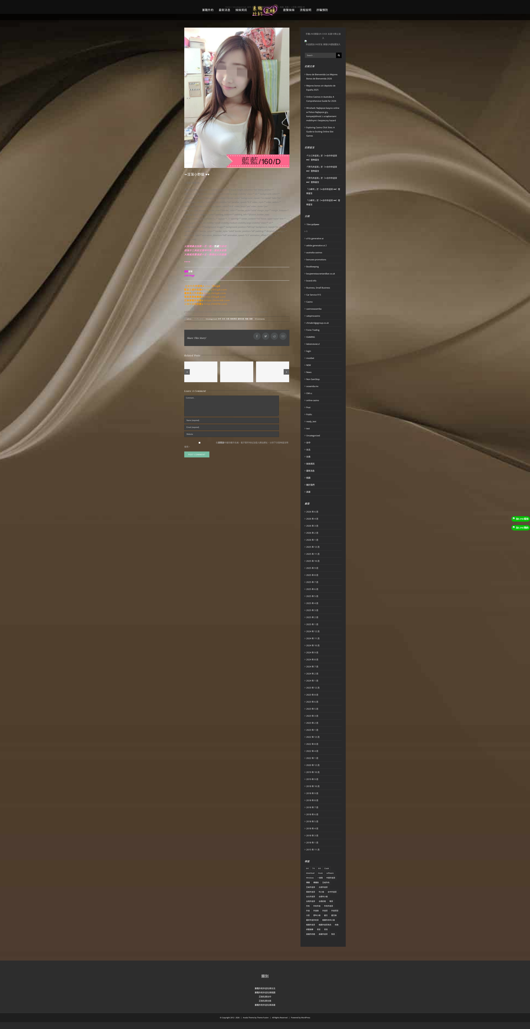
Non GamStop (313, 379)
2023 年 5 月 (312, 708)
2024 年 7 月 (312, 666)
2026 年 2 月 (312, 532)
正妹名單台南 (265, 1000)
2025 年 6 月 (312, 589)
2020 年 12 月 (313, 765)
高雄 (251, 319)
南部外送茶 (310, 892)
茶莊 (318, 929)
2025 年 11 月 (313, 554)
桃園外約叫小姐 (328, 920)
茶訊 (326, 929)
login (308, 351)
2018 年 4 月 (312, 828)
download (310, 873)
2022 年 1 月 (312, 758)
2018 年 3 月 (312, 835)
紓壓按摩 (309, 929)
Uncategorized (211, 319)
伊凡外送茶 (313, 166)
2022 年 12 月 (313, 737)
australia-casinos (314, 252)
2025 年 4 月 (312, 603)
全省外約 (325, 882)
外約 (308, 906)
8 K (319, 868)
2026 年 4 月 (312, 518)
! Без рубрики (312, 224)
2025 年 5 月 (312, 596)
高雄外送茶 (323, 934)
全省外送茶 (310, 887)
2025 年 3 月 (312, 610)
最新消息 (241, 319)
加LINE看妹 (522, 519)
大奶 (308, 915)
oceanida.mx (312, 386)
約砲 (336, 924)
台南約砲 (322, 901)
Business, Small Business (318, 287)
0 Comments (260, 319)
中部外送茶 (330, 877)
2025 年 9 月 (312, 568)
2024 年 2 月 (312, 673)
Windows (310, 877)
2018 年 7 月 (312, 807)
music (320, 873)
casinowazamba (313, 308)
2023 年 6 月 (312, 701)
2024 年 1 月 (312, 680)
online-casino (312, 400)
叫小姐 (321, 892)
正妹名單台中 (265, 996)
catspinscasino (313, 315)
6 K (307, 868)
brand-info (311, 280)
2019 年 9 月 (312, 779)
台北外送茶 (310, 896)
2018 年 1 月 (312, 842)
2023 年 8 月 (312, 694)
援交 (326, 915)
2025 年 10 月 (313, 561)
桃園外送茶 (310, 924)
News (309, 372)
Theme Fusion (263, 1017)
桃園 (246, 319)
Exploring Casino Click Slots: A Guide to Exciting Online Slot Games (320, 131)
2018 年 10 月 (313, 786)
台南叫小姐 (323, 896)
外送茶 (325, 910)
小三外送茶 (313, 155)
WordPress (305, 1017)
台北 (223, 319)
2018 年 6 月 (312, 814)
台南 (227, 319)
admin (189, 319)
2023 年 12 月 (313, 687)
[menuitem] (214, 10)
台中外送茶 (332, 892)
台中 (219, 319)
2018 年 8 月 (312, 800)
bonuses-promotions (316, 259)
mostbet (310, 358)
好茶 (190, 271)
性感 (216, 246)
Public (309, 414)
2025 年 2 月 (312, 617)
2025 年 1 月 (312, 624)
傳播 (308, 882)
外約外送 (316, 906)
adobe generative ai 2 (316, 245)
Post (308, 407)
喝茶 (331, 901)
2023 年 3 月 (312, 715)
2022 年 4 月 (312, 751)
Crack (326, 868)
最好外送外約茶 (312, 920)
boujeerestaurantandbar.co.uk (320, 273)
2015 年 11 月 (313, 849)
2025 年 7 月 (312, 582)
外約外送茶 (328, 906)
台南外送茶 (310, 901)
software (330, 873)
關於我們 (310, 484)
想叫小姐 (316, 915)
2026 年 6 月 (312, 511)
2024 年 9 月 (312, 652)
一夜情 (320, 877)
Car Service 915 (313, 294)
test (308, 428)
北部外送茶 (323, 887)
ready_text (311, 421)
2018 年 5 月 (312, 821)
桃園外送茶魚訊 (325, 924)
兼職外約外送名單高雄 (265, 1004)
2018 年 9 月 (312, 793)
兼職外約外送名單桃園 (265, 992)
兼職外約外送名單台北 (265, 988)
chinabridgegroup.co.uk (317, 322)
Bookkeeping (312, 266)
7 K (313, 868)
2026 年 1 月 (312, 539)
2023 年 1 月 (312, 730)
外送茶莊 (334, 910)
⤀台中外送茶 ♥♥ (328, 189)
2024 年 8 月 (312, 659)
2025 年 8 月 (312, 575)
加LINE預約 (522, 527)
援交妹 (334, 915)
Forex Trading (312, 330)
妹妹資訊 (233, 319)
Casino (309, 301)
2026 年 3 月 (312, 525)
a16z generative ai (315, 238)
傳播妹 (316, 882)
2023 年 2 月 (312, 722)
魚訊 (333, 934)
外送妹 (316, 910)
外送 (308, 910)
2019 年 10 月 (313, 772)
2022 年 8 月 (312, 744)
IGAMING (310, 337)
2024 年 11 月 (313, 638)
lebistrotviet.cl (313, 344)
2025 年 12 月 (313, 546)
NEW (308, 365)
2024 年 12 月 (313, 631)
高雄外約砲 (310, 934)
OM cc (309, 393)
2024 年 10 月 (313, 645)
